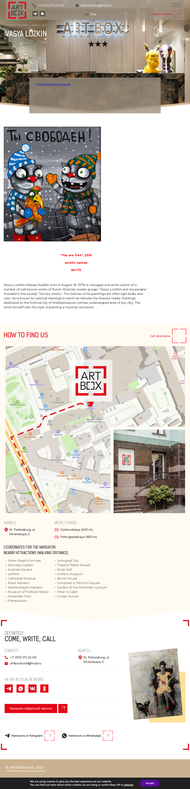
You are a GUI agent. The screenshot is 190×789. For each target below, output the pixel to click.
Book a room (162, 14)
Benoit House (67, 578)
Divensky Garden (20, 565)
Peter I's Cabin (67, 592)
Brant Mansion (18, 583)
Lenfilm (13, 574)
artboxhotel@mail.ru (96, 5)
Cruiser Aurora (67, 596)
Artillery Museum (70, 574)
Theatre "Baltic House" (74, 565)
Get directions (160, 336)
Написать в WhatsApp (85, 735)
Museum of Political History (28, 592)
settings (128, 785)
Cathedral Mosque (21, 578)
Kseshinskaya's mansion (25, 587)
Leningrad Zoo (67, 560)
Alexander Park (19, 596)
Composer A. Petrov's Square (78, 583)
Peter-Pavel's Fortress (24, 560)
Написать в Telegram (27, 735)
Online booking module (53, 84)
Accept (150, 783)
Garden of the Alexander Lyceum (82, 587)
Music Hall (64, 569)
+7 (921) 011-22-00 (51, 5)
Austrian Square (20, 569)
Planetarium (17, 601)
